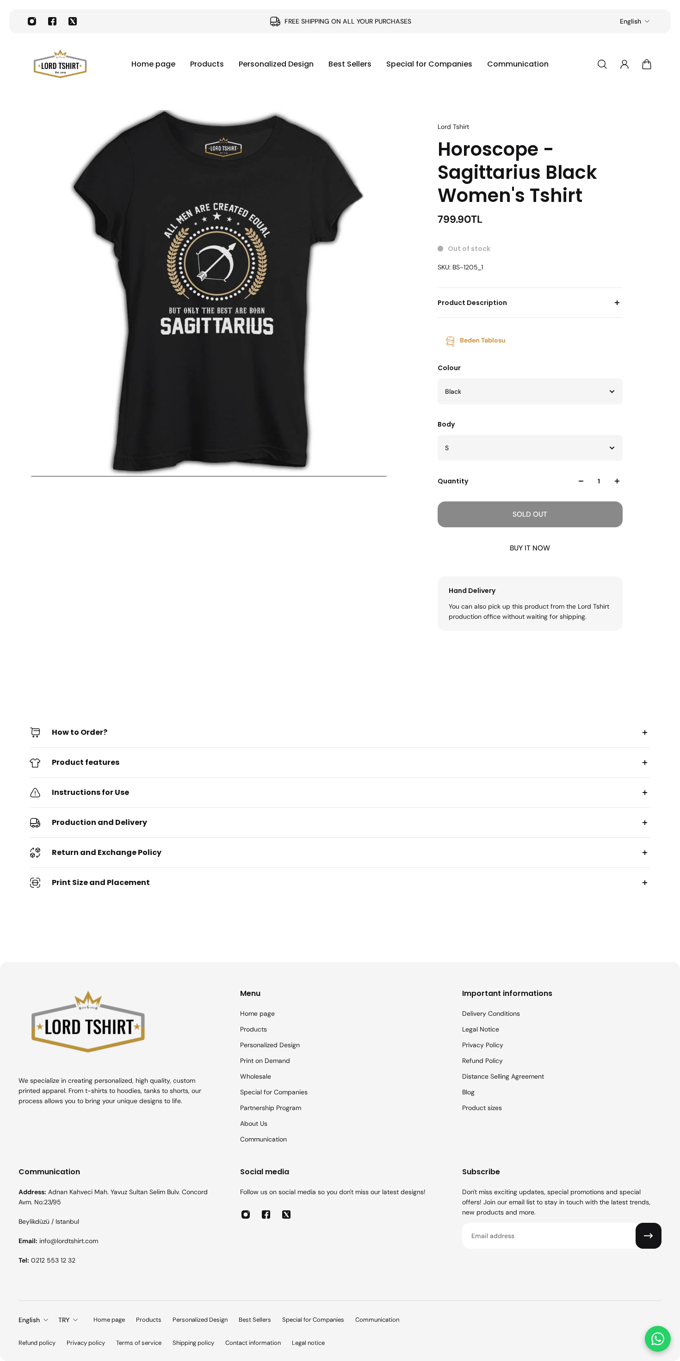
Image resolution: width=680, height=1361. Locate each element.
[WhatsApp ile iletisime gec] (658, 1339)
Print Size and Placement (101, 882)
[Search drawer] (602, 64)
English (630, 21)
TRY (63, 1320)
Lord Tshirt (453, 126)
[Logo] (60, 64)
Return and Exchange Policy (106, 852)
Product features (85, 762)
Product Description (472, 302)
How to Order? (79, 732)
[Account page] (624, 64)
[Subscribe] (648, 1236)
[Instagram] (32, 21)
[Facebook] (52, 21)
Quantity (453, 481)
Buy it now (530, 548)
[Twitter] (72, 21)
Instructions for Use (90, 792)
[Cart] (647, 64)
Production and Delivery (99, 822)
